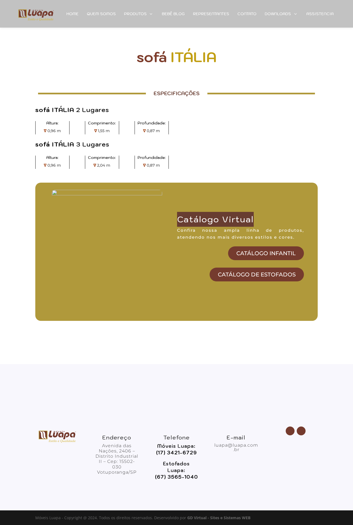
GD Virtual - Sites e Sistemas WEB (218, 517)
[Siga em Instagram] (301, 431)
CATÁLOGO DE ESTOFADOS (257, 274)
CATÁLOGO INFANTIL (266, 253)
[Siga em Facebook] (290, 431)
